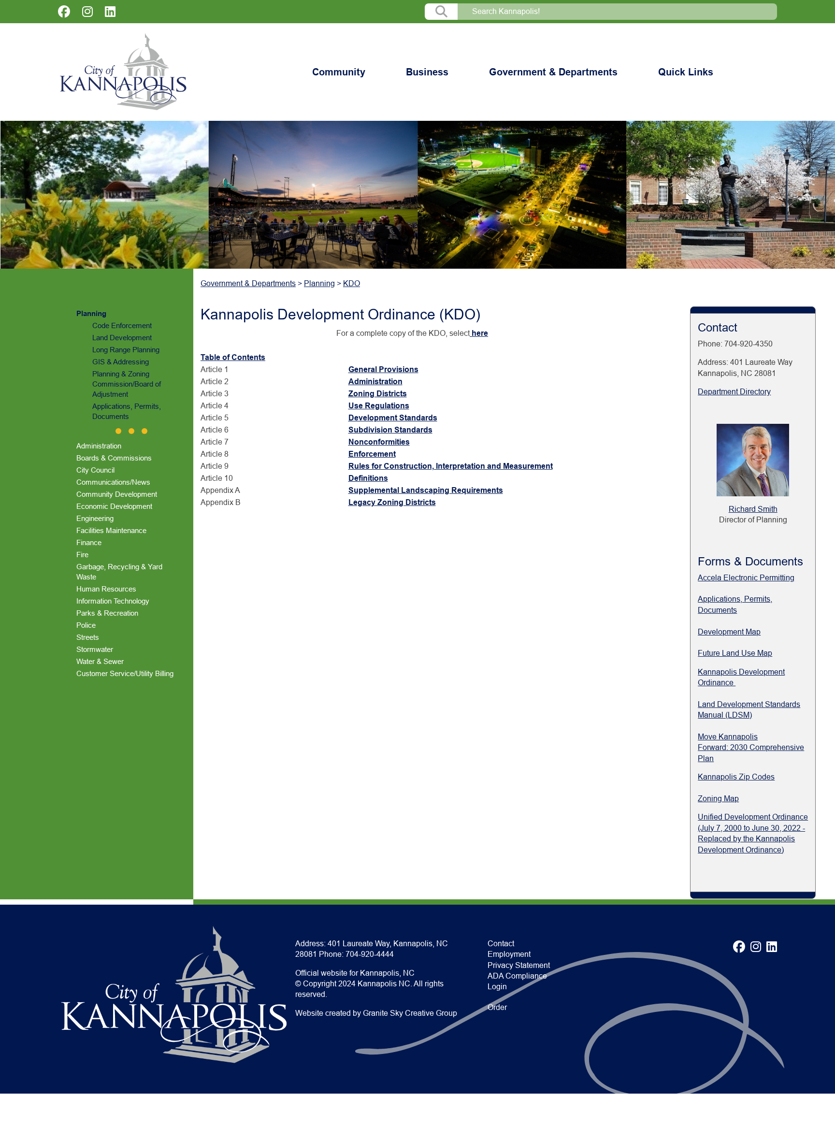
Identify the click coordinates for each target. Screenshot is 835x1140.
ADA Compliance (517, 976)
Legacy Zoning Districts (392, 502)
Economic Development (114, 506)
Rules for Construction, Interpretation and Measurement (450, 466)
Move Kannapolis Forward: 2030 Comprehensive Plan (751, 748)
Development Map (729, 632)
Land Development (122, 337)
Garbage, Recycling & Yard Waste (119, 572)
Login (497, 986)
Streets (87, 637)
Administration (98, 446)
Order (497, 1007)
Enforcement (372, 454)
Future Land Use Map (735, 653)
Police (86, 625)
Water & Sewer (100, 661)
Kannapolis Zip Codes (736, 777)
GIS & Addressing (120, 362)
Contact (501, 943)
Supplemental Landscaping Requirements (425, 490)
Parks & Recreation (107, 613)
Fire (82, 554)
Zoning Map (718, 798)
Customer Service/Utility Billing (124, 673)
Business (427, 72)
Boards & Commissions (114, 458)
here (479, 333)
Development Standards (392, 418)
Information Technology (112, 601)
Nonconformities (379, 442)
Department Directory (734, 392)
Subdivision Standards (390, 430)
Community (338, 72)
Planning (91, 313)
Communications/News (113, 482)
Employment (509, 954)
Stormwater (94, 649)
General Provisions (383, 369)
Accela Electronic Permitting (746, 578)
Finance (88, 542)
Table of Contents (233, 357)
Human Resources (106, 589)
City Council (95, 470)
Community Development (116, 494)
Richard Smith (753, 509)
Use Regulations (378, 406)
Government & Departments (553, 72)
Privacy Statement (519, 965)
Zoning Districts (377, 394)
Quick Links (685, 72)
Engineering (95, 518)
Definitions (368, 478)
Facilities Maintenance (111, 530)
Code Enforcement (122, 325)
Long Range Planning (125, 350)
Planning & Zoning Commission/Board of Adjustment (126, 384)
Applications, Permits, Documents (126, 411)
